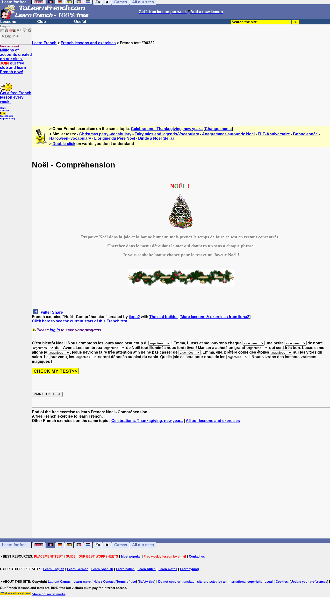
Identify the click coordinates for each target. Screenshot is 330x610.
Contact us (197, 556)
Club (41, 22)
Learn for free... (15, 545)
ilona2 (134, 317)
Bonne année (305, 134)
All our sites (143, 545)
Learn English (53, 569)
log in (55, 330)
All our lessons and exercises (213, 421)
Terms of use (126, 581)
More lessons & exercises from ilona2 (215, 317)
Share (57, 312)
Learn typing (189, 569)
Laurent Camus (59, 581)
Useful (80, 22)
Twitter (45, 312)
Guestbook (6, 116)
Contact (4, 110)
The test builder (163, 317)
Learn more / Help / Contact (94, 581)
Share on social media (48, 594)
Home (3, 108)
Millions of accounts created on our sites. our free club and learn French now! (16, 61)
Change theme (218, 129)
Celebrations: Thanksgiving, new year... (167, 129)
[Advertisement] (181, 79)
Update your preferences (309, 581)
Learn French (44, 43)
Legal (269, 581)
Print (3, 113)
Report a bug (7, 118)
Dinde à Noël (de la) (156, 138)
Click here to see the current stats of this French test (79, 321)
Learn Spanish (102, 569)
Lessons (8, 22)
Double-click (63, 144)
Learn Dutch (146, 569)
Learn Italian (125, 569)
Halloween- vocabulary (70, 138)
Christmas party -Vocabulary (105, 134)
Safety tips (146, 581)
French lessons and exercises (88, 43)
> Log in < (10, 36)
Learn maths (167, 569)
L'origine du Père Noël (114, 138)
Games (120, 545)
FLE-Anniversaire (274, 134)
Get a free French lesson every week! (15, 97)
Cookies (282, 581)
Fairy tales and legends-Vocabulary (167, 134)
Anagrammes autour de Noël (228, 134)
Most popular (131, 556)
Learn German (77, 569)
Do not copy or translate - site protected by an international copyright (210, 581)
